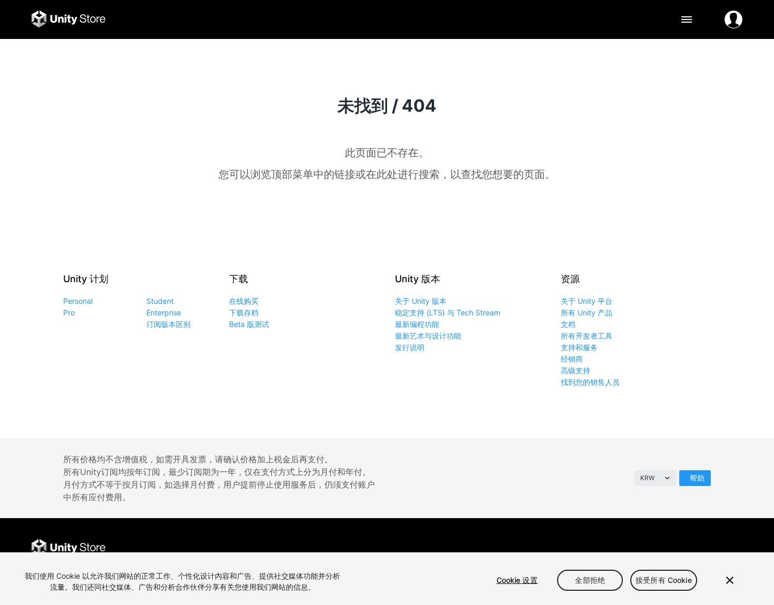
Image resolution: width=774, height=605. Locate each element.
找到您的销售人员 (590, 382)
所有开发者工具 (586, 335)
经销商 (572, 358)
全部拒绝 (590, 580)
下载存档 (244, 312)
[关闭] (729, 580)
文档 (568, 324)
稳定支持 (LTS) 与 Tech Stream (447, 312)
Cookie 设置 (517, 580)
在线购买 (244, 300)
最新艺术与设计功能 (428, 335)
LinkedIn (709, 548)
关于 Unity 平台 (586, 300)
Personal (78, 300)
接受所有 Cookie (664, 580)
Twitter (662, 548)
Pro (69, 312)
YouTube (733, 548)
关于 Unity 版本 (420, 300)
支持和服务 (579, 347)
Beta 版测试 (249, 324)
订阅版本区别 (168, 324)
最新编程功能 (417, 324)
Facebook (638, 548)
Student (160, 300)
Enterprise (163, 312)
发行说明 (409, 347)
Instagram (686, 548)
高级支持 (575, 370)
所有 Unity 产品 (586, 312)
